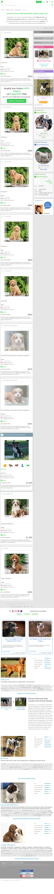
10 (25, 607)
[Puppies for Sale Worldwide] (10, 611)
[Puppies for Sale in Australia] (21, 611)
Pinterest (27, 876)
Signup (39, 2)
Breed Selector (12, 865)
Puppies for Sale (9, 9)
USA (1, 69)
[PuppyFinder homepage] (2, 2)
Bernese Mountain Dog (6, 708)
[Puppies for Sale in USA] (13, 611)
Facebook (27, 870)
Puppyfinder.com (4, 864)
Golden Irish (5, 680)
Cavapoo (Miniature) (8, 845)
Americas (27, 614)
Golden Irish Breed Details (26, 693)
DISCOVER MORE (6, 651)
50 (32, 607)
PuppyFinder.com (5, 863)
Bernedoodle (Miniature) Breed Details (26, 819)
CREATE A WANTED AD (17, 101)
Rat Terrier (4, 758)
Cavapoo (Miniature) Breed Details (27, 859)
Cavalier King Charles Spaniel (20, 708)
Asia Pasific (35, 614)
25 (28, 607)
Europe (19, 614)
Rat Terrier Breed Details (26, 779)
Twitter (28, 873)
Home (2, 9)
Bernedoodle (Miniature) (9, 805)
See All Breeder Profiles (40, 73)
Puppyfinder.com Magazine (20, 652)
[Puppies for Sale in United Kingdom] (18, 611)
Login (44, 2)
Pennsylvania (18, 9)
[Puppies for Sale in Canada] (16, 611)
